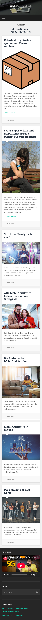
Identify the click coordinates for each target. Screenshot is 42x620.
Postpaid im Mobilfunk (11, 612)
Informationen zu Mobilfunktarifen (15, 608)
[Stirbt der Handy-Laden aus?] (21, 253)
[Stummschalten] (34, 574)
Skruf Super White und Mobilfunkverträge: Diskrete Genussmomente (20, 134)
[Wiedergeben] (4, 574)
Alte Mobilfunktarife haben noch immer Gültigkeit (17, 296)
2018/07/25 (10, 479)
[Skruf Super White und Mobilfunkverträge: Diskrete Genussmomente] (21, 167)
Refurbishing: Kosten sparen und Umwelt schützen (17, 43)
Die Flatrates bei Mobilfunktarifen (15, 359)
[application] (21, 566)
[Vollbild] (37, 574)
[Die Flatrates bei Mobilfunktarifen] (21, 382)
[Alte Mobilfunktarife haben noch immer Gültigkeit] (21, 316)
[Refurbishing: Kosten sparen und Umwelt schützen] (21, 70)
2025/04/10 (10, 120)
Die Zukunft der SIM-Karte (17, 491)
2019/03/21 (10, 416)
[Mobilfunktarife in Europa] (21, 447)
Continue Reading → (11, 113)
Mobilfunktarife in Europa (16, 428)
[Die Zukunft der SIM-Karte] (21, 510)
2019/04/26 (10, 347)
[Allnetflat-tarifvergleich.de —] (21, 7)
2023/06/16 (10, 223)
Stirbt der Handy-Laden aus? (19, 235)
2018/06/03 (10, 542)
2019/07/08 (10, 282)
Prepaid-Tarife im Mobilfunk (13, 615)
